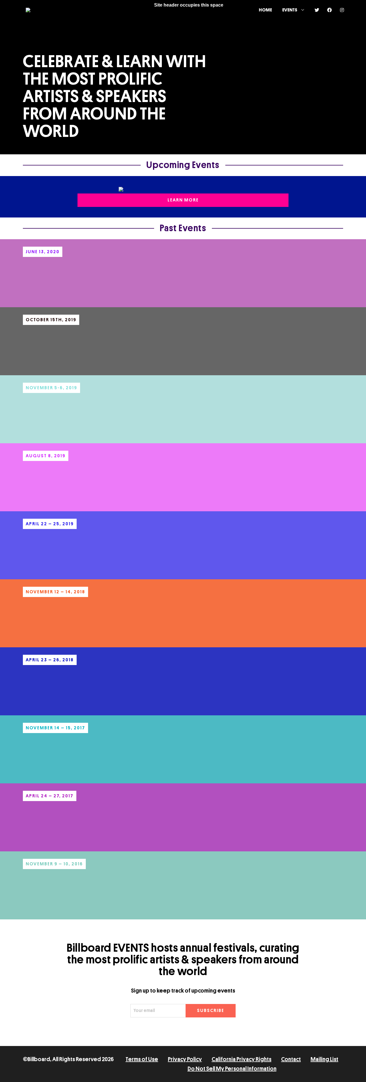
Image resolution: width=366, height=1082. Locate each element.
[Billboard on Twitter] (316, 10)
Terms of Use (142, 1059)
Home (265, 10)
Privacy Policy (185, 1059)
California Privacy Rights (241, 1059)
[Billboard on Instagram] (342, 10)
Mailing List (324, 1059)
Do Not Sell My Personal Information (232, 1069)
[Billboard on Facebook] (329, 10)
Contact (291, 1059)
